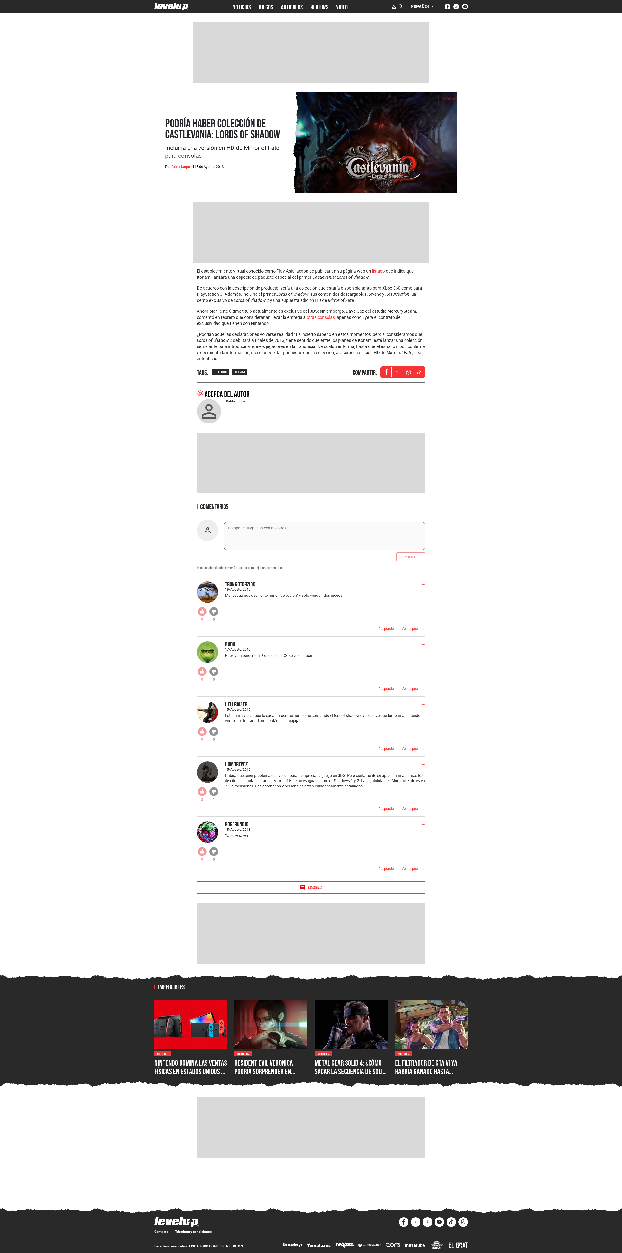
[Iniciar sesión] (394, 6)
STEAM (239, 372)
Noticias (163, 1053)
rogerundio (236, 824)
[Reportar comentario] (420, 586)
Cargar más (315, 887)
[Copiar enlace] (419, 372)
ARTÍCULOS (292, 6)
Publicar (410, 556)
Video (342, 6)
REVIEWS (319, 6)
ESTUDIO (220, 372)
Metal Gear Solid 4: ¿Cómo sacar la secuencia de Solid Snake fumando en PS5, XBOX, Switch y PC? (350, 1076)
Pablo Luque (181, 167)
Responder (387, 628)
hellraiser (236, 704)
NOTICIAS (242, 6)
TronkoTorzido (240, 584)
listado (378, 271)
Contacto (161, 1232)
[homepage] (171, 6)
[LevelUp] (292, 1245)
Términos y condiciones (193, 1232)
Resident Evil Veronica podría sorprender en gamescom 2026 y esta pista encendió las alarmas (270, 1076)
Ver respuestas (413, 628)
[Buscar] (401, 6)
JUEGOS (266, 6)
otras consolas (321, 317)
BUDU (230, 644)
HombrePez (236, 764)
